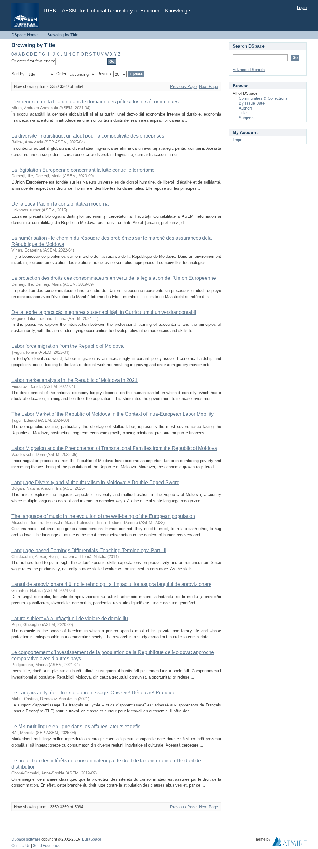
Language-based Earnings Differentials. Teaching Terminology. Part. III (88, 550)
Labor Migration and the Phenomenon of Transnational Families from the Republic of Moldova (114, 448)
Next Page (208, 86)
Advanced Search (249, 69)
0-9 (14, 54)
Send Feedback (46, 845)
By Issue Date (252, 103)
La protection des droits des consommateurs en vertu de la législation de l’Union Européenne (113, 278)
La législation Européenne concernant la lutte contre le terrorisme (83, 170)
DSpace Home (24, 35)
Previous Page (183, 86)
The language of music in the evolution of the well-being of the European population (103, 516)
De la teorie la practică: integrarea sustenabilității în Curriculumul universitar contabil (103, 312)
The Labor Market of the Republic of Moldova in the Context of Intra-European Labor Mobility (112, 414)
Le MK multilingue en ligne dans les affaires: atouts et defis (75, 726)
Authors (246, 108)
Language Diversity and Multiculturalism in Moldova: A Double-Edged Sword (95, 482)
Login (302, 7)
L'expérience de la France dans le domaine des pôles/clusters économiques (95, 101)
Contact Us (20, 845)
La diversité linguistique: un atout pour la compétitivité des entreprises (87, 135)
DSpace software (25, 839)
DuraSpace (91, 839)
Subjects (247, 118)
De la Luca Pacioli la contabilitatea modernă (60, 204)
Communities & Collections (263, 98)
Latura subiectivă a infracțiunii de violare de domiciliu (69, 618)
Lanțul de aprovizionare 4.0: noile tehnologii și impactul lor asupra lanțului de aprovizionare (111, 584)
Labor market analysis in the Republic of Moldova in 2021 (74, 380)
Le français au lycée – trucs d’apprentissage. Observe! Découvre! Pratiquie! (94, 692)
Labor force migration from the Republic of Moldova (67, 346)
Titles (244, 113)
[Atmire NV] (289, 843)
